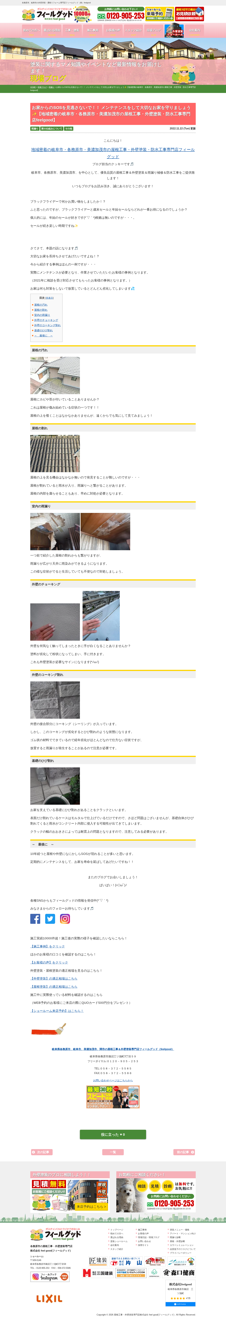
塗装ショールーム (119, 1241)
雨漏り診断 (175, 1237)
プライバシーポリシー (180, 1253)
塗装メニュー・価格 (179, 1229)
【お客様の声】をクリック (49, 962)
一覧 (113, 1152)
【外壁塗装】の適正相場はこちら (53, 978)
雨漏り (34, 128)
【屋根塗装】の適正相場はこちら (53, 986)
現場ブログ (154, 32)
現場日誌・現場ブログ (148, 1237)
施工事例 (92, 32)
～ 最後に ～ (43, 335)
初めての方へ (31, 32)
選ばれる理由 (52, 32)
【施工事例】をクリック (47, 946)
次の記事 (43, 1152)
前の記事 (183, 1152)
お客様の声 (113, 32)
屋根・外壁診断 (177, 1241)
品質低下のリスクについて (183, 1249)
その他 (68, 128)
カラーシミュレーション (182, 1245)
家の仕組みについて (51, 128)
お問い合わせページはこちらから (113, 1080)
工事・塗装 (72, 32)
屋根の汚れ (40, 304)
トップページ (116, 1229)
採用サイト (143, 1245)
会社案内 (194, 32)
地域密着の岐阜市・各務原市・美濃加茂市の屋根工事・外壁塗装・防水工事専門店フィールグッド (113, 153)
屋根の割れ (40, 309)
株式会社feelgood (180, 1284)
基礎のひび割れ (43, 330)
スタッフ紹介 (133, 32)
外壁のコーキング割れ (47, 325)
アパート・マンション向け (183, 1233)
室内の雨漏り (42, 315)
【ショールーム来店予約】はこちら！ (57, 1011)
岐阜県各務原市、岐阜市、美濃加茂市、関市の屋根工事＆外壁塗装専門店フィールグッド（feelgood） (113, 1049)
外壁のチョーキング (46, 320)
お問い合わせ (144, 1241)
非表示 (49, 298)
